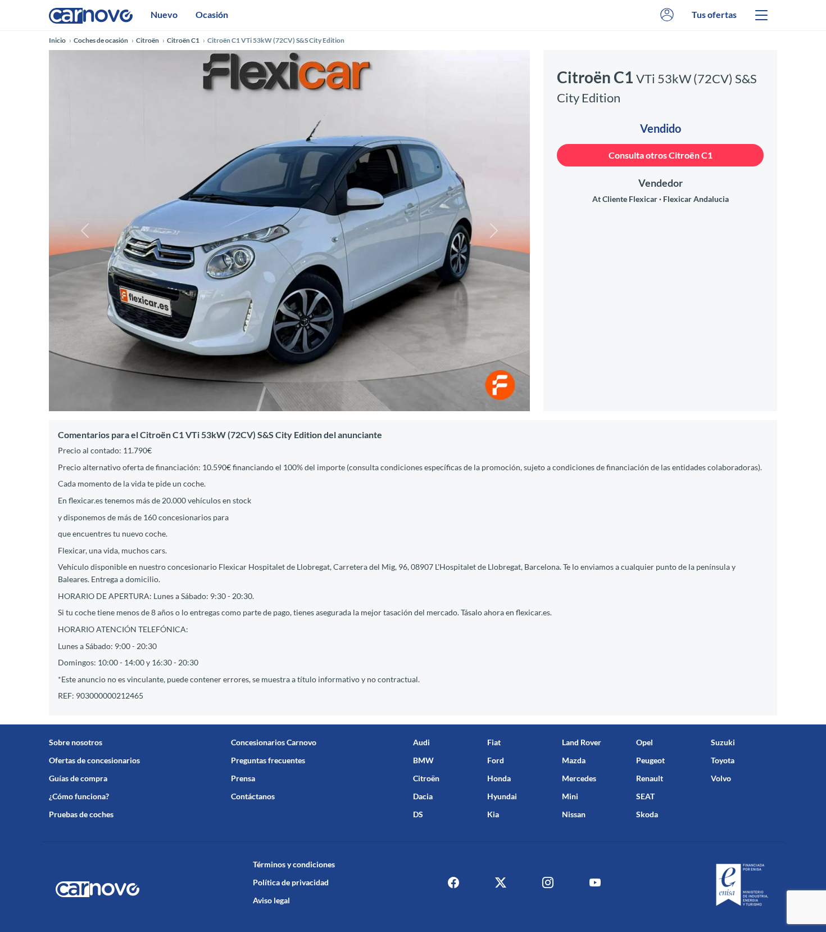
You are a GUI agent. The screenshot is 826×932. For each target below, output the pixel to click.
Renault (649, 778)
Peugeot (650, 760)
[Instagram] (547, 883)
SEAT (645, 796)
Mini (570, 796)
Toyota (722, 760)
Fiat (494, 742)
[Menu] (761, 15)
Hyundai (502, 796)
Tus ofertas (714, 14)
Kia (493, 814)
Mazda (574, 760)
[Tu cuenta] (667, 15)
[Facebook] (453, 883)
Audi (421, 742)
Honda (499, 778)
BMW (423, 760)
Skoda (647, 814)
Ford (495, 760)
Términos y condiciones (294, 864)
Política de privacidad (291, 882)
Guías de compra (78, 778)
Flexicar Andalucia (696, 199)
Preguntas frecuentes (268, 760)
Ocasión (212, 14)
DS (418, 814)
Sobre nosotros (75, 742)
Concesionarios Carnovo (273, 742)
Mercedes (579, 778)
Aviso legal (271, 900)
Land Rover (581, 742)
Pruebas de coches (81, 814)
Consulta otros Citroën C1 (660, 155)
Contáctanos (253, 796)
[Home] (91, 15)
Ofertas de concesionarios (94, 760)
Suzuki (723, 742)
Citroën (426, 778)
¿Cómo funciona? (79, 796)
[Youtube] (595, 883)
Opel (644, 742)
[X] (500, 883)
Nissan (574, 814)
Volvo (721, 778)
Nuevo (164, 14)
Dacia (423, 796)
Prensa (243, 778)
